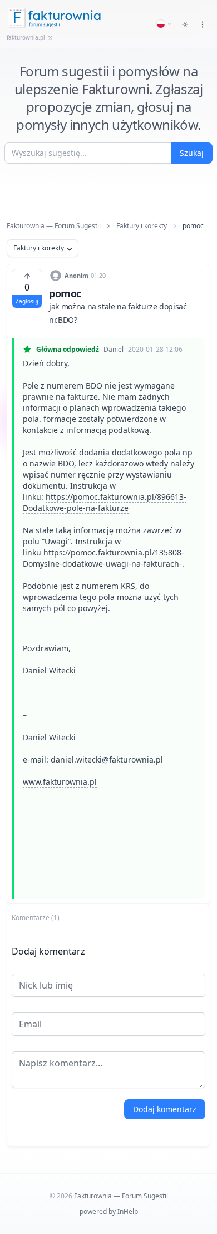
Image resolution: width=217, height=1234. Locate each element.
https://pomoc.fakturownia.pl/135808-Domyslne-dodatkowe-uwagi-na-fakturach (103, 558)
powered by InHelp (109, 1211)
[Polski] (165, 24)
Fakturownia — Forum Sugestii (54, 226)
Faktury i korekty (141, 226)
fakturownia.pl (26, 37)
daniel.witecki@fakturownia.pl (107, 759)
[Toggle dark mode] (185, 24)
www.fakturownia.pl (60, 781)
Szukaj (192, 153)
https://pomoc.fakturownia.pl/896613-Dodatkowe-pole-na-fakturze (104, 502)
